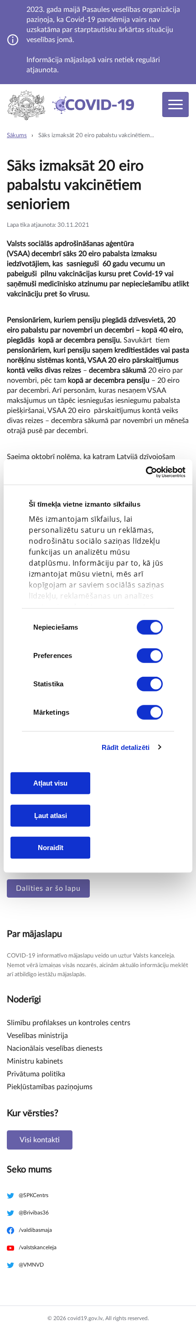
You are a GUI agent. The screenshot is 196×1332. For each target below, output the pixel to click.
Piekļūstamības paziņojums (50, 1087)
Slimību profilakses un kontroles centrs (68, 1023)
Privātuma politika (36, 1074)
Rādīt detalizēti (126, 747)
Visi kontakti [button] (40, 1140)
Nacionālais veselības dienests (55, 1048)
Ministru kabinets (35, 1061)
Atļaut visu (50, 783)
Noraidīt (50, 847)
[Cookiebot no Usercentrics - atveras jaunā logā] (146, 472)
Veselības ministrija (37, 1035)
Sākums (17, 136)
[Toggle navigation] (175, 104)
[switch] (150, 655)
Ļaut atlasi (50, 815)
